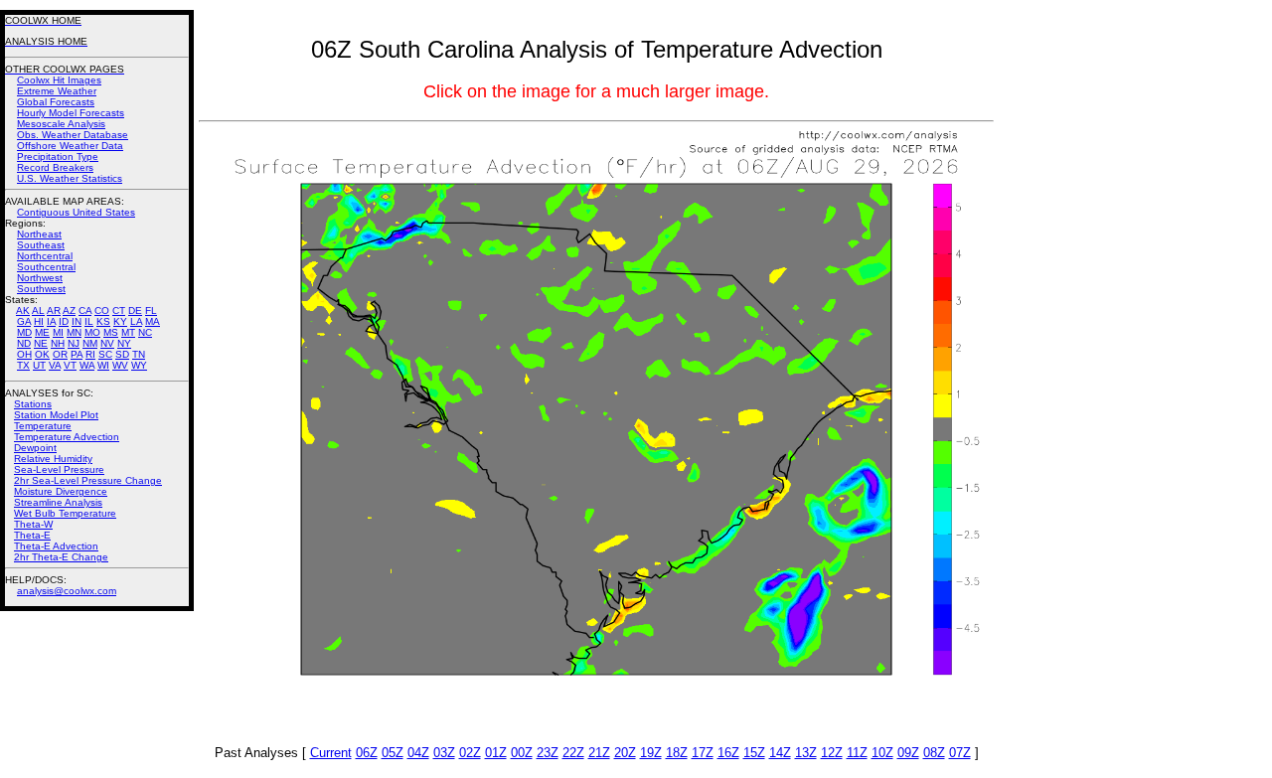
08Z (934, 752)
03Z (444, 752)
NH (58, 343)
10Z (882, 752)
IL (88, 321)
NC (145, 332)
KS (103, 321)
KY (120, 321)
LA (136, 321)
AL (38, 310)
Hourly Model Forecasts (70, 112)
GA (24, 321)
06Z (367, 752)
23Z (547, 752)
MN (74, 332)
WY (139, 365)
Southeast (41, 244)
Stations (33, 403)
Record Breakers (55, 167)
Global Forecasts (55, 101)
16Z (728, 752)
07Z (960, 752)
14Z (780, 752)
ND (24, 343)
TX (23, 365)
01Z (496, 752)
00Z (522, 752)
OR (60, 354)
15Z (754, 752)
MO (92, 332)
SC (105, 354)
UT (39, 365)
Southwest (41, 288)
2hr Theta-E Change (61, 556)
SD (122, 354)
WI (103, 365)
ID (64, 321)
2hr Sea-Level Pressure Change (88, 480)
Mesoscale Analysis (61, 123)
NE (41, 343)
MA (152, 321)
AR (54, 310)
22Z (573, 752)
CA (85, 310)
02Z (470, 752)
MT (128, 332)
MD (24, 332)
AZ (69, 310)
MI (58, 332)
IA (51, 321)
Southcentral (46, 266)
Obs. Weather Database (72, 134)
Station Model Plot (56, 414)
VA (55, 365)
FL (151, 310)
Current (331, 752)
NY (124, 343)
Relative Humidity (53, 458)
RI (90, 354)
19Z (651, 752)
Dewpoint (35, 447)
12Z (832, 752)
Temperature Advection (66, 436)
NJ (74, 343)
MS (110, 332)
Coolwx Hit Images (59, 80)
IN (76, 321)
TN (138, 354)
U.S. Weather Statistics (69, 178)
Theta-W (33, 524)
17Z (703, 752)
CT (118, 310)
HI (39, 321)
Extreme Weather (56, 90)
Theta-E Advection (56, 546)
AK (23, 310)
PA (76, 354)
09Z (908, 752)
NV (107, 343)
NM (89, 343)
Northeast (39, 234)
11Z (857, 752)
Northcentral (45, 255)
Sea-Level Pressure (59, 469)
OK (42, 354)
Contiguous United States (76, 212)
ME (42, 332)
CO (101, 310)
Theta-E (32, 535)
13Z (806, 752)
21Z (599, 752)
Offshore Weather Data (70, 145)
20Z (625, 752)
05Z (392, 752)
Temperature (43, 425)
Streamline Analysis (58, 502)
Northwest (40, 277)
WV (120, 365)
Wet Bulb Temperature (65, 513)
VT (70, 365)
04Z (418, 752)
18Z (677, 752)
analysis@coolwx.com (66, 590)
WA (87, 365)
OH (24, 354)
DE (135, 310)
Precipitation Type (57, 156)
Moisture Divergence (60, 491)
